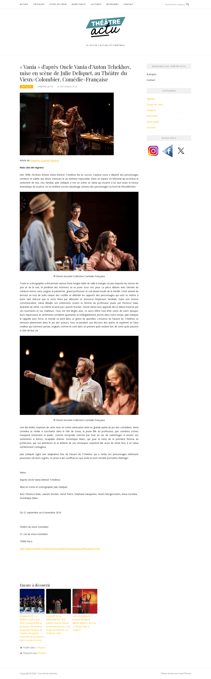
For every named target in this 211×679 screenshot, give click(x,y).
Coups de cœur (58, 4)
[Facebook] (167, 152)
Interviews (112, 4)
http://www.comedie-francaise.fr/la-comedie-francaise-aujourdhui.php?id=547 (60, 548)
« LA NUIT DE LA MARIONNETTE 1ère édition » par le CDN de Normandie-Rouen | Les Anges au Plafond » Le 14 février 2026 (58, 625)
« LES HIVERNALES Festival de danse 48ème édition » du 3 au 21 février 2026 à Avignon (84, 623)
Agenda (151, 98)
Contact (128, 4)
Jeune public (79, 4)
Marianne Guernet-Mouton (44, 160)
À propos (151, 74)
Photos (42, 653)
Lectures (96, 4)
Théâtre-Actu (45, 86)
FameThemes (185, 673)
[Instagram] (153, 152)
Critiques (38, 4)
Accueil (24, 4)
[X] (181, 152)
